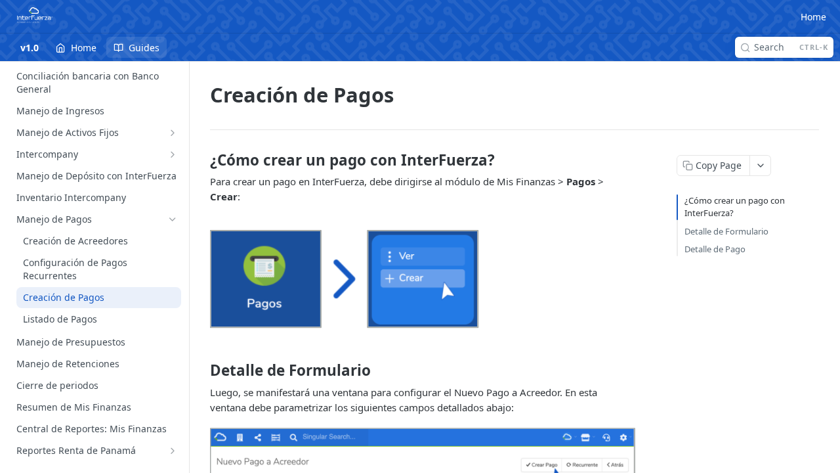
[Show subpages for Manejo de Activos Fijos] (172, 132)
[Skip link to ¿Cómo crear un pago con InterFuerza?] (201, 160)
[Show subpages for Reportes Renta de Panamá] (172, 450)
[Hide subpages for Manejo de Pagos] (172, 219)
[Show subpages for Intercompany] (172, 154)
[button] (422, 280)
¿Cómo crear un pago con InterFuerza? (734, 206)
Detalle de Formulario (726, 231)
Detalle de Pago (715, 249)
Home (813, 17)
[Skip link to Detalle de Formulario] (201, 370)
